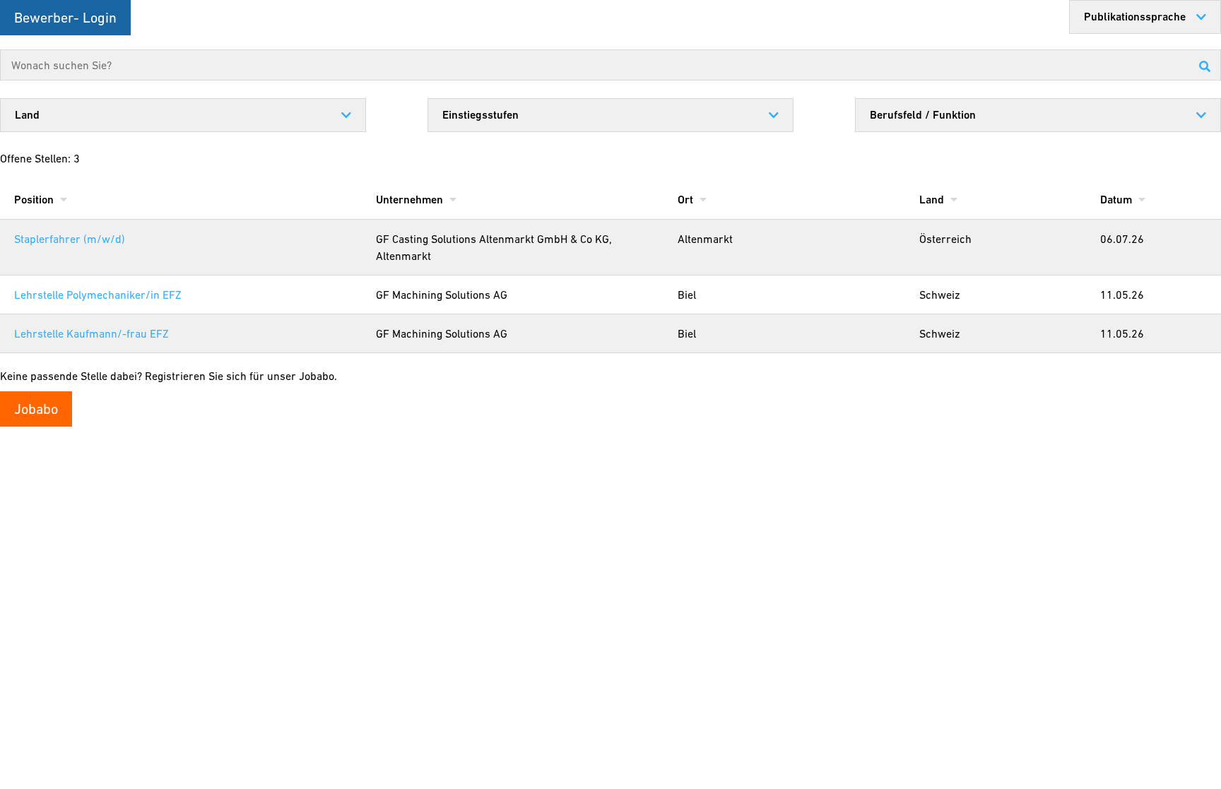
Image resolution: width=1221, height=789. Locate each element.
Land (27, 114)
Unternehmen (411, 199)
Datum (1117, 199)
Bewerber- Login (65, 17)
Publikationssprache (1135, 16)
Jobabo (36, 409)
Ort (687, 199)
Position (35, 199)
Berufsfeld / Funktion (923, 114)
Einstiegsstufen (480, 114)
